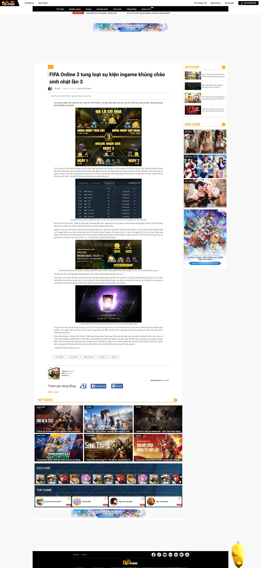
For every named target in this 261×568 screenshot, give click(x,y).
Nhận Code (213, 75)
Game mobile (41, 407)
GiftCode (192, 67)
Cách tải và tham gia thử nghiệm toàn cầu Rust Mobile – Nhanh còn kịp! (59, 431)
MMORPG (71, 371)
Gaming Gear (102, 9)
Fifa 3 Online (59, 357)
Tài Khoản (229, 3)
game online (73, 357)
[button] (180, 482)
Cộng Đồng (131, 9)
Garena (114, 357)
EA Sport (102, 357)
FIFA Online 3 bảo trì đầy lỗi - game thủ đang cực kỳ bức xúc (72, 96)
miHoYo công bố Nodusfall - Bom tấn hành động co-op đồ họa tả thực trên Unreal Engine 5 (163, 13)
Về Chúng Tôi (200, 3)
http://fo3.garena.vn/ (71, 348)
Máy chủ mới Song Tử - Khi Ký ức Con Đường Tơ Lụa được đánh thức (108, 460)
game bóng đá (89, 357)
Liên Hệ (76, 555)
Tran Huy (57, 88)
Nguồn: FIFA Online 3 (84, 88)
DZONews (29, 3)
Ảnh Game (192, 124)
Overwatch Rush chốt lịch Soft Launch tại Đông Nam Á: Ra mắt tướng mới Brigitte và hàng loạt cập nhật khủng (59, 460)
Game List (146, 9)
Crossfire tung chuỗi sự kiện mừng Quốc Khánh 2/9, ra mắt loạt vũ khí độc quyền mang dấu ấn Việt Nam (158, 460)
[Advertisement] (130, 48)
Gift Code (117, 9)
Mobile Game (75, 9)
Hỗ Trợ (84, 555)
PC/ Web (60, 9)
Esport (88, 9)
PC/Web (88, 407)
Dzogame (68, 373)
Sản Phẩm (43, 3)
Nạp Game (216, 3)
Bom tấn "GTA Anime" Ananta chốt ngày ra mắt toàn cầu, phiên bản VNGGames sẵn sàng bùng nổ (98, 13)
